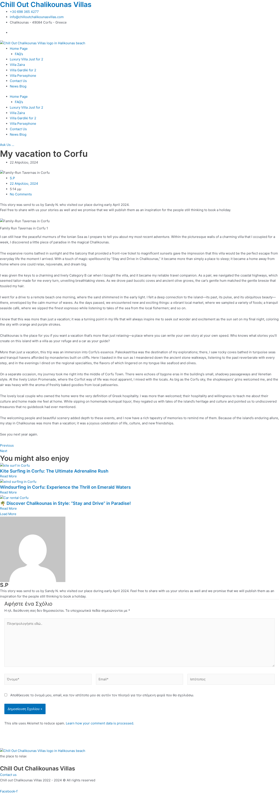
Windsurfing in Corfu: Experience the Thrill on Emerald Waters (65, 487)
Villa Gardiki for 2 (23, 70)
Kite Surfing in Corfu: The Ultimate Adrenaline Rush (54, 471)
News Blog (18, 86)
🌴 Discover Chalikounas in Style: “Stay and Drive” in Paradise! (65, 503)
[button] (8, 514)
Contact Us (18, 81)
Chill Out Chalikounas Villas (46, 4)
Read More (8, 476)
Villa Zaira (17, 65)
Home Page (19, 48)
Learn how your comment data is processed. (100, 723)
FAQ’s (19, 54)
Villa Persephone (23, 75)
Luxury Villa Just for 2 (26, 59)
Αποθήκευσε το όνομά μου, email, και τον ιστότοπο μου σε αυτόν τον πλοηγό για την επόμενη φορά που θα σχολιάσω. (102, 695)
